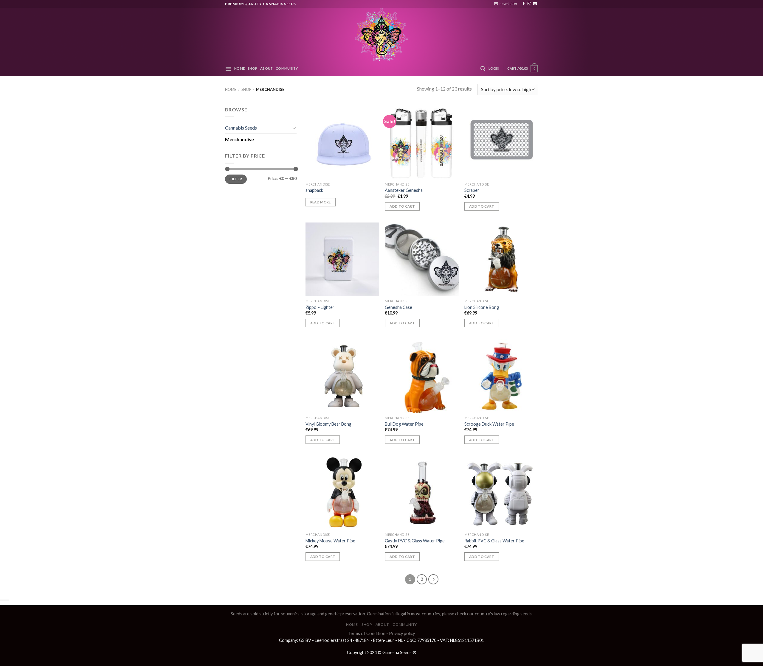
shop (252, 68)
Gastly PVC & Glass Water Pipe (415, 540)
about (266, 68)
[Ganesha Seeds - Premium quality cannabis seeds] (381, 34)
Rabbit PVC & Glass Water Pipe (494, 540)
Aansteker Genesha (404, 190)
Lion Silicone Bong (481, 307)
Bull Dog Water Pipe (404, 424)
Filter (235, 179)
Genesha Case (398, 307)
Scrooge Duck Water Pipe (489, 424)
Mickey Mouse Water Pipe (330, 540)
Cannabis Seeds (241, 127)
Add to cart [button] (402, 206)
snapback (314, 190)
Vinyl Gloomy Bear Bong (328, 424)
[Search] (482, 68)
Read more (320, 202)
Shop (246, 89)
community (287, 68)
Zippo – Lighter (319, 307)
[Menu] (228, 69)
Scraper (471, 190)
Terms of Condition (366, 633)
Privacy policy (402, 633)
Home (230, 89)
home (239, 68)
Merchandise (239, 139)
